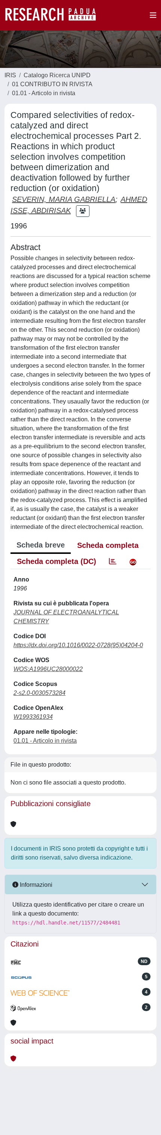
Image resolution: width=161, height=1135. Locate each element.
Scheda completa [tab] (108, 545)
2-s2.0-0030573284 (39, 693)
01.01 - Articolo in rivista (43, 93)
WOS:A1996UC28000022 (48, 669)
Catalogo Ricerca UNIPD (57, 75)
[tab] (113, 561)
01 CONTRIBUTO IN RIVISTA (52, 84)
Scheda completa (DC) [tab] (56, 561)
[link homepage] (54, 15)
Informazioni (35, 885)
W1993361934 (33, 717)
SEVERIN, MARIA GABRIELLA (63, 199)
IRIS (10, 75)
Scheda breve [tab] (40, 545)
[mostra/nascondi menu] (153, 15)
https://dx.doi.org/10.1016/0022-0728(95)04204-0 (78, 645)
